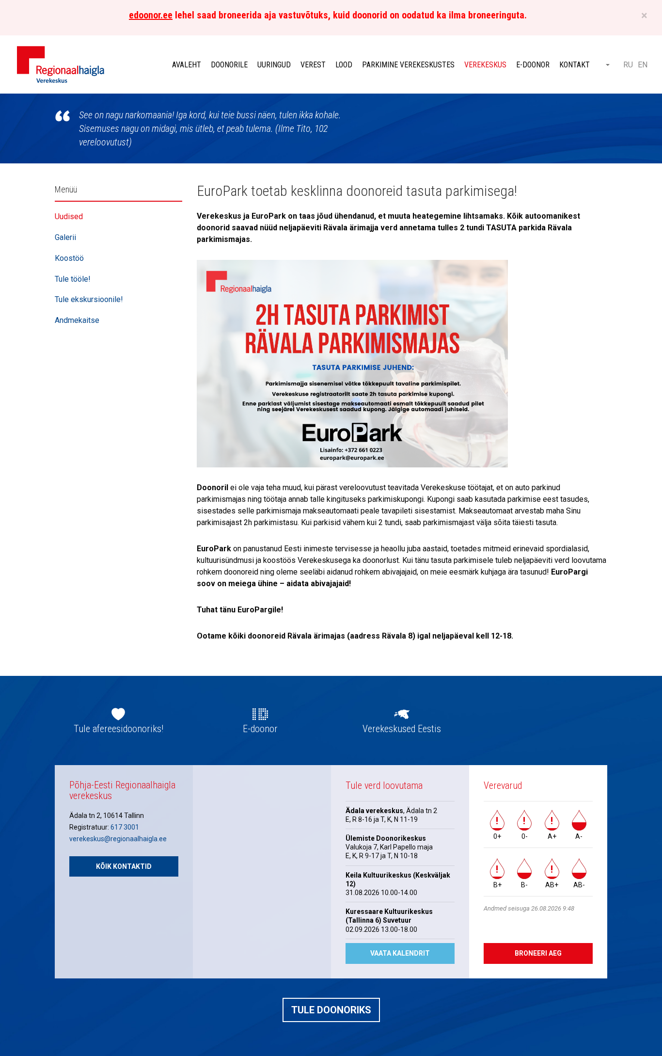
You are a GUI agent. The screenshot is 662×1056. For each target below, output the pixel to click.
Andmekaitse (77, 320)
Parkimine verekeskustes (408, 64)
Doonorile (229, 64)
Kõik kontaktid (124, 866)
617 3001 (124, 827)
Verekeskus (485, 64)
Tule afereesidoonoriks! (118, 729)
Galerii (65, 237)
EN (642, 64)
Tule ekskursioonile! (89, 299)
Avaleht (186, 64)
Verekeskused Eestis (402, 729)
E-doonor (533, 64)
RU (628, 64)
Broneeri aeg (538, 953)
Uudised (69, 216)
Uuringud (274, 64)
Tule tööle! (73, 279)
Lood (343, 64)
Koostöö (69, 258)
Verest (313, 64)
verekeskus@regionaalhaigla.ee (118, 839)
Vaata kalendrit (400, 953)
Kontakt (574, 64)
